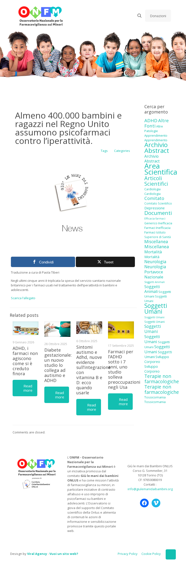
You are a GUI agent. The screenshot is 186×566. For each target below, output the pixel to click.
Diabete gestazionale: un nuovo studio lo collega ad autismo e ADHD (58, 365)
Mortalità (153, 252)
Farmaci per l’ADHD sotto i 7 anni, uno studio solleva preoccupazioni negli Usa (124, 369)
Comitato (154, 198)
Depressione (154, 208)
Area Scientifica (160, 169)
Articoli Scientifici (156, 181)
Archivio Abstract (156, 147)
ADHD (150, 120)
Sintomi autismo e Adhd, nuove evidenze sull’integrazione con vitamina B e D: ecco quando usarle (93, 370)
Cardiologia (152, 189)
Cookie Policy (151, 554)
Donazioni (158, 15)
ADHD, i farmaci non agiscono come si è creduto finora (25, 360)
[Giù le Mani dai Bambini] (40, 15)
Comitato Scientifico (158, 203)
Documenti (158, 212)
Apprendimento (155, 135)
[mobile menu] (122, 16)
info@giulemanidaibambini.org (150, 489)
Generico (150, 223)
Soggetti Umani (155, 308)
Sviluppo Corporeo (156, 359)
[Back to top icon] (171, 554)
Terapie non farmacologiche (161, 379)
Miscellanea (156, 241)
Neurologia (155, 261)
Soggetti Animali (154, 282)
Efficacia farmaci (154, 218)
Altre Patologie (153, 128)
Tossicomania (155, 397)
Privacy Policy (128, 554)
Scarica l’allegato (23, 298)
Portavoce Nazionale (153, 274)
